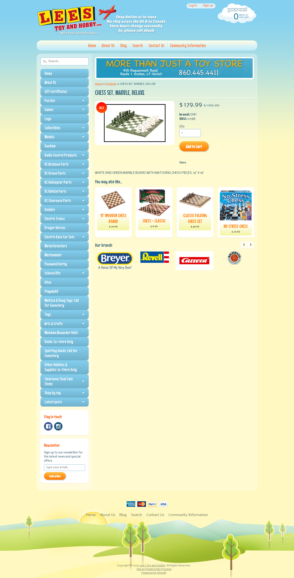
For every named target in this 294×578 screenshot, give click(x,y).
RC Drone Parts (55, 173)
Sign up (208, 6)
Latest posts (53, 401)
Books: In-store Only (59, 341)
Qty (181, 126)
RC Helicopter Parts (58, 182)
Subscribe (54, 476)
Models (49, 136)
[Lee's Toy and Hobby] (101, 34)
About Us (108, 45)
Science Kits (52, 273)
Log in (193, 6)
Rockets (50, 209)
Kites (48, 282)
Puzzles (50, 100)
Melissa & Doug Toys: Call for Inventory (62, 303)
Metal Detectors (56, 246)
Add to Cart (194, 146)
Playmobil (51, 291)
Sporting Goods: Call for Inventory (61, 353)
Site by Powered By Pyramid (153, 569)
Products (110, 84)
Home (92, 45)
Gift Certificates (56, 91)
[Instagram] (58, 426)
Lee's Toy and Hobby (152, 565)
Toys (48, 314)
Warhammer (53, 255)
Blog (123, 45)
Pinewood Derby (56, 264)
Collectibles (52, 127)
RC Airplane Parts (57, 164)
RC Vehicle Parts (56, 191)
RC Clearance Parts (58, 200)
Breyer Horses (55, 227)
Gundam (50, 145)
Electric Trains (55, 218)
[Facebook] (48, 426)
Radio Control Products (61, 155)
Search (137, 45)
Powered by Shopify (153, 573)
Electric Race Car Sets (59, 236)
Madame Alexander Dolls (61, 332)
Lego (48, 118)
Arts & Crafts (54, 323)
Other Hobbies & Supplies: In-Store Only (61, 367)
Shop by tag (53, 392)
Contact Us (156, 45)
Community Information (188, 45)
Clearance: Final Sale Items (59, 381)
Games (49, 109)
